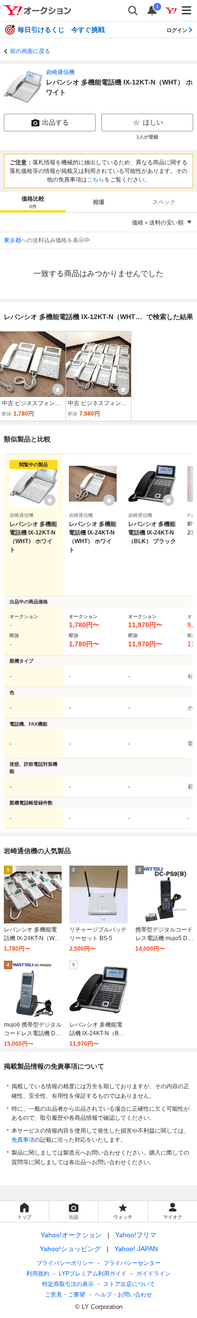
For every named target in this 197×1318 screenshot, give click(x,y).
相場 (98, 202)
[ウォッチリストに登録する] (49, 500)
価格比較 (33, 202)
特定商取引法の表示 (68, 1284)
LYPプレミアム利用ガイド (93, 1273)
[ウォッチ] (58, 389)
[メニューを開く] (187, 10)
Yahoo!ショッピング (70, 1249)
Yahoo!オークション (71, 1235)
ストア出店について (129, 1284)
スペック (164, 202)
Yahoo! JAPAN (136, 1249)
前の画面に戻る (30, 51)
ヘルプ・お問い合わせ (123, 1294)
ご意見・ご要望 (65, 1294)
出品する (55, 122)
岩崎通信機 (60, 72)
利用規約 (37, 1273)
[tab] (33, 202)
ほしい (153, 122)
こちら (95, 179)
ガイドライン (153, 1273)
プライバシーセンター (132, 1263)
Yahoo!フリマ (135, 1235)
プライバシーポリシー (65, 1263)
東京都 (12, 240)
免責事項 (22, 1139)
